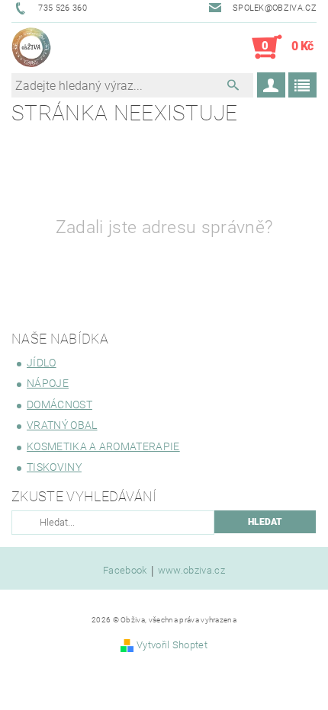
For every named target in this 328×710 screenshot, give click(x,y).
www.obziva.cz (191, 570)
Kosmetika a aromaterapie (103, 446)
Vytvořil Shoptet (172, 645)
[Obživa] (31, 47)
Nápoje (48, 383)
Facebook (125, 570)
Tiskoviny (54, 467)
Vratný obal (62, 425)
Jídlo (41, 363)
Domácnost (59, 404)
